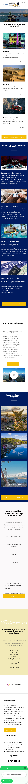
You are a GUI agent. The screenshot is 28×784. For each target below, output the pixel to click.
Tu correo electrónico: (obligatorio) (14, 545)
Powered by (4, 767)
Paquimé (6, 84)
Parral (6, 51)
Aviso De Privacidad (18, 593)
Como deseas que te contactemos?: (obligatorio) (14, 584)
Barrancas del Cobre (12, 117)
